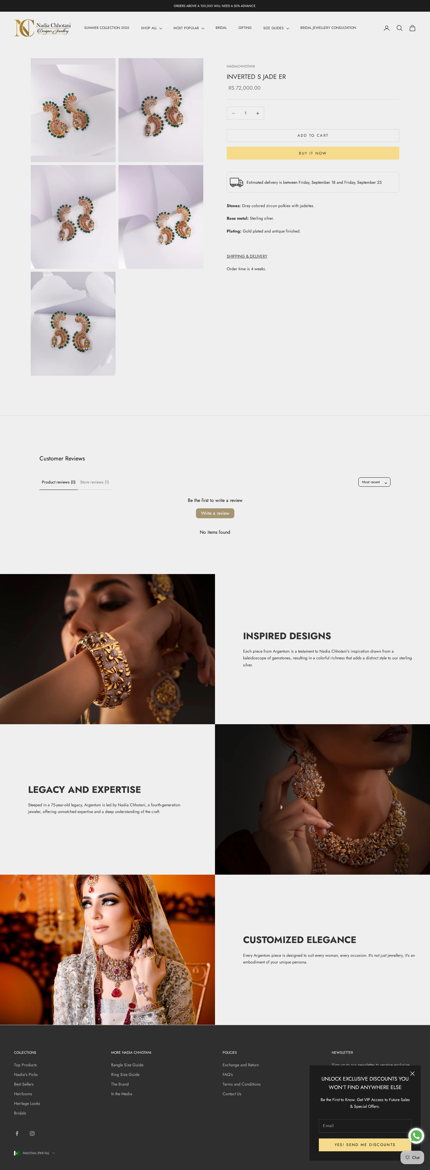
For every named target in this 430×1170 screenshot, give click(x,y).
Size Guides (273, 28)
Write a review (215, 513)
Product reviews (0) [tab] (58, 482)
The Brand (120, 1084)
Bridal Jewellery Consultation (328, 28)
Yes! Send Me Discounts (365, 1145)
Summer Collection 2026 (106, 28)
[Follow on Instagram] (32, 1133)
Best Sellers (24, 1084)
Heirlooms (23, 1094)
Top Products (25, 1065)
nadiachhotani (241, 66)
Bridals (20, 1113)
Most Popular (186, 28)
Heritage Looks (27, 1103)
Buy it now (313, 153)
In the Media (121, 1094)
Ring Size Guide (125, 1074)
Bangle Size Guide (127, 1065)
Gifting (245, 28)
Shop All (149, 28)
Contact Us (232, 1094)
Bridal (221, 28)
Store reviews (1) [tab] (94, 482)
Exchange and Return (241, 1065)
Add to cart (313, 135)
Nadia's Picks (26, 1074)
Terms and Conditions (242, 1084)
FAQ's (228, 1074)
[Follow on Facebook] (17, 1133)
